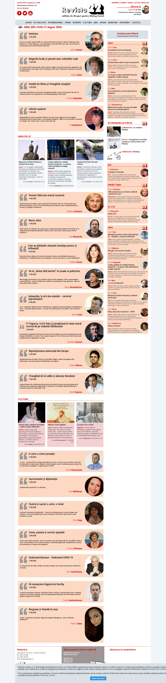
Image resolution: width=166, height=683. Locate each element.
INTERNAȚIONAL (55, 22)
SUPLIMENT (125, 22)
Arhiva (130, 3)
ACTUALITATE (40, 22)
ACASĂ (29, 22)
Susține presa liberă (127, 34)
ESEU (96, 22)
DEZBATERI (113, 22)
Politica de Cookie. (47, 675)
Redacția (145, 3)
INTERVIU (77, 22)
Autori (137, 3)
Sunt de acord (98, 678)
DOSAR (103, 22)
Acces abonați (23, 8)
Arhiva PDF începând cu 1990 (28, 3)
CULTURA (87, 22)
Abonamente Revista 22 (26, 5)
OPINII (68, 22)
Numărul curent (119, 3)
